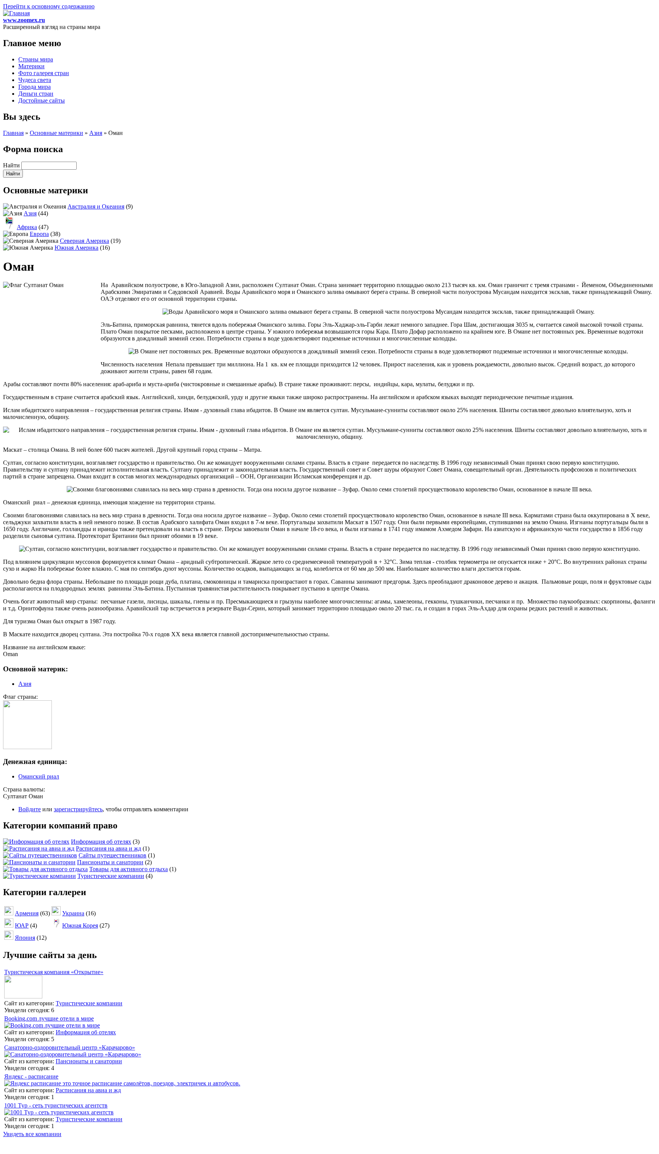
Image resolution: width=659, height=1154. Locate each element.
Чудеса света (34, 80)
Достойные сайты (41, 100)
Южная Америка (76, 247)
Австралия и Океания (96, 206)
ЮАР (22, 925)
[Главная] (16, 13)
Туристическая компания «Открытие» (53, 972)
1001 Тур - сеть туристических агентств (56, 1105)
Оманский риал (38, 776)
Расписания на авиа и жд (108, 848)
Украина (73, 913)
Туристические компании (110, 876)
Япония (25, 937)
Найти (12, 165)
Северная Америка (84, 241)
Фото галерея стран (43, 73)
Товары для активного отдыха (128, 869)
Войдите (29, 809)
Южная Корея (80, 925)
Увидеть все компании (32, 1134)
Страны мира (35, 59)
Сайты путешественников (112, 855)
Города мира (34, 86)
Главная (13, 133)
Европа (39, 234)
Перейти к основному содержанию (49, 6)
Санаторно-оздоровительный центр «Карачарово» (69, 1047)
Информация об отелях (101, 841)
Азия (95, 133)
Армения (27, 913)
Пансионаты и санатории (110, 862)
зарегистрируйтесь (78, 809)
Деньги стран (35, 93)
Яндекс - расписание (31, 1076)
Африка (27, 227)
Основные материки (56, 133)
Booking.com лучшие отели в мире (49, 1018)
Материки (31, 66)
